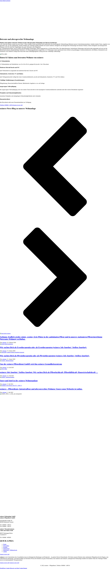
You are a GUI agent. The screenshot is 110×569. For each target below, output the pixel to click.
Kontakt (8, 25)
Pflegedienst (9, 9)
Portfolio (5, 8)
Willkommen (6, 5)
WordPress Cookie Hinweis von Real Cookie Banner (13, 568)
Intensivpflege (10, 11)
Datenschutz (9, 28)
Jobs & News (6, 15)
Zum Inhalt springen (5, 0)
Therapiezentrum (10, 14)
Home (4, 544)
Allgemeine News (11, 18)
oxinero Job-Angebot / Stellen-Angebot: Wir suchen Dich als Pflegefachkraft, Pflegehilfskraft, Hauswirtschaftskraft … (49, 372)
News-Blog (6, 545)
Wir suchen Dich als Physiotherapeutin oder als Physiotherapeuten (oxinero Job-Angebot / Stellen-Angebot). (44, 356)
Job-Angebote (10, 16)
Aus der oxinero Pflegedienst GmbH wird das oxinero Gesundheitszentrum (31, 364)
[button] (5, 33)
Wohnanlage (9, 12)
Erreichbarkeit (6, 24)
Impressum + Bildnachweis (13, 27)
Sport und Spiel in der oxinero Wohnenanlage (19, 381)
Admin (8, 30)
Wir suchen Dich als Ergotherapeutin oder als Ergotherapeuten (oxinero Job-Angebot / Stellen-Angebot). (43, 347)
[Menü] (0, 2)
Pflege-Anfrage (7, 6)
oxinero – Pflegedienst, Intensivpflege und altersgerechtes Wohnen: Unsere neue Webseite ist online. (41, 389)
